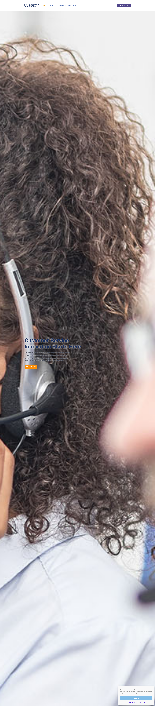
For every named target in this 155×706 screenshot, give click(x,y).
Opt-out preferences (131, 702)
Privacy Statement (140, 702)
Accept (136, 698)
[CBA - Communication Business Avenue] (32, 5)
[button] (55, 5)
